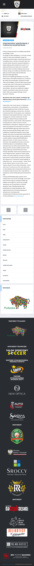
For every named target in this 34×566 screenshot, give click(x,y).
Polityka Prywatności (8, 564)
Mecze (4, 245)
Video (4, 270)
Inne (4, 229)
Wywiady (5, 275)
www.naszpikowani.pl (19, 196)
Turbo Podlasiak (7, 265)
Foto (4, 224)
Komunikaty (6, 239)
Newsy (5, 255)
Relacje (5, 260)
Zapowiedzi (6, 280)
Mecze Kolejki (7, 250)
